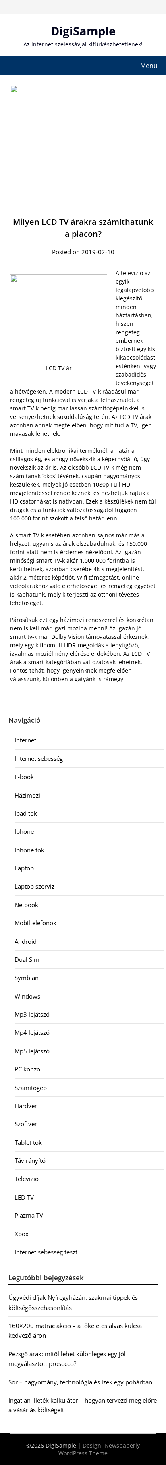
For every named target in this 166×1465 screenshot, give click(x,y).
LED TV (24, 1197)
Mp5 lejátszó (32, 1051)
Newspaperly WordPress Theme (99, 1449)
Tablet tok (28, 1142)
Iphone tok (29, 850)
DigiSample (83, 31)
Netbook (26, 905)
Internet (25, 740)
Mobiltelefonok (35, 923)
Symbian (27, 978)
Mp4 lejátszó (32, 1032)
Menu (149, 65)
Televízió (27, 1179)
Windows (27, 996)
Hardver (26, 1106)
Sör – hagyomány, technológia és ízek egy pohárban (80, 1382)
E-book (24, 777)
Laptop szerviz (34, 886)
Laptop (24, 868)
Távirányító (30, 1160)
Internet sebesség (39, 758)
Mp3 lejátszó (32, 1014)
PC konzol (28, 1069)
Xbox (22, 1234)
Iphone (24, 831)
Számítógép (31, 1088)
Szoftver (26, 1124)
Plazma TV (29, 1215)
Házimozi (27, 795)
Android (26, 941)
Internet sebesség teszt (46, 1252)
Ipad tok (26, 813)
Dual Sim (27, 959)
